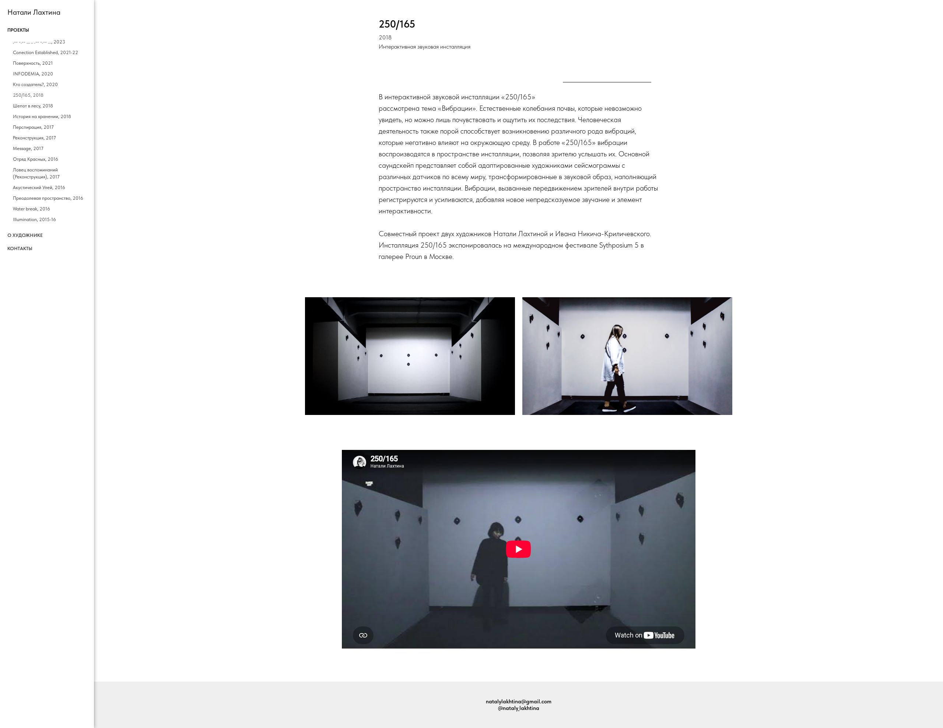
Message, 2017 (28, 148)
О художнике (25, 235)
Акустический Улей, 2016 (39, 187)
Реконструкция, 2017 (34, 138)
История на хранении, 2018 (42, 116)
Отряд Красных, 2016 (35, 159)
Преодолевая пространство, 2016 (48, 198)
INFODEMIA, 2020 (33, 74)
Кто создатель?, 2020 (35, 84)
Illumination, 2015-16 (34, 219)
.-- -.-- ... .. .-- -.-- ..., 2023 (39, 42)
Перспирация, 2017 (33, 127)
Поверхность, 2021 (33, 63)
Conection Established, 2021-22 (45, 52)
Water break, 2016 (31, 209)
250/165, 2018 (28, 95)
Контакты (19, 248)
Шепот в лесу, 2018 (33, 106)
